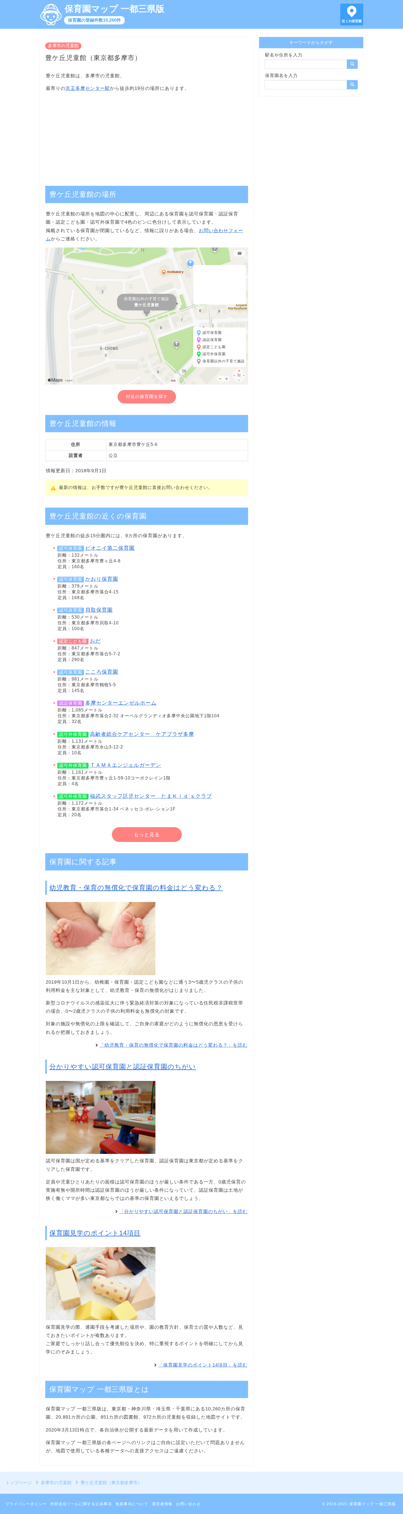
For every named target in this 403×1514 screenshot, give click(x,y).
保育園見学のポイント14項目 (95, 1233)
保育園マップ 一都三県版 (114, 9)
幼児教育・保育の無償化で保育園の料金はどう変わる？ (136, 887)
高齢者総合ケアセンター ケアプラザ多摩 (142, 734)
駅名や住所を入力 (283, 55)
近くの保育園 (352, 21)
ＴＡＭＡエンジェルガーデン (125, 765)
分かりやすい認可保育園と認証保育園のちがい (122, 1066)
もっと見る (147, 834)
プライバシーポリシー (26, 1504)
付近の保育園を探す (147, 396)
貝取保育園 (99, 610)
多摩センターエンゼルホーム (121, 703)
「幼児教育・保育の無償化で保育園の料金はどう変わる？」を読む (174, 1045)
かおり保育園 (101, 579)
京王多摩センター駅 (88, 88)
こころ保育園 (101, 672)
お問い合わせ (188, 1504)
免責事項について (131, 1504)
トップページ (18, 1482)
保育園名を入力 (281, 75)
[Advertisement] (146, 136)
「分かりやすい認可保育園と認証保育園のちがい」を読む (183, 1211)
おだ (95, 641)
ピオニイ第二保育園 (110, 548)
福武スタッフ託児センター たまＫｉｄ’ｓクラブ (151, 796)
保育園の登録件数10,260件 (94, 20)
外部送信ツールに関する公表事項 (81, 1504)
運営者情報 (162, 1504)
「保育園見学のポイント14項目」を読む (203, 1365)
